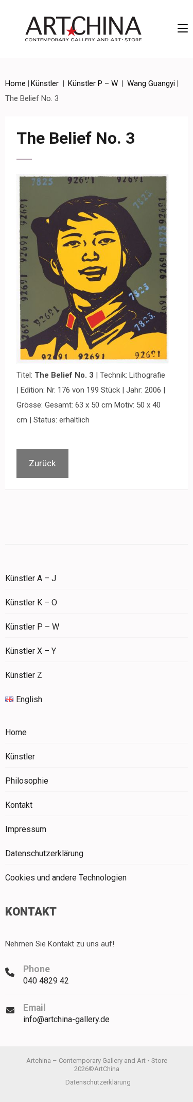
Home (16, 732)
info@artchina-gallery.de (66, 1019)
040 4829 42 (46, 981)
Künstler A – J (30, 578)
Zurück (42, 463)
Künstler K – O (31, 602)
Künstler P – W (32, 627)
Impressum (25, 829)
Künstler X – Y (30, 651)
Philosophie (26, 781)
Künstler (20, 756)
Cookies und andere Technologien (66, 878)
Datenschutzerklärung (44, 853)
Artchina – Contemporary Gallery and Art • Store (96, 1060)
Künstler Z (23, 675)
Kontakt (18, 805)
